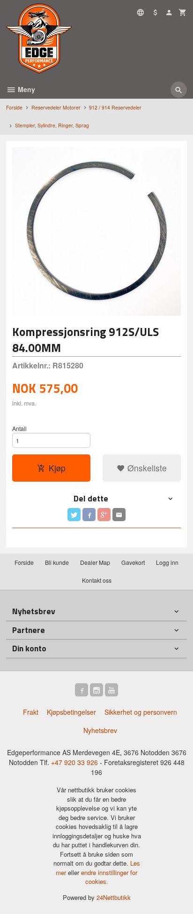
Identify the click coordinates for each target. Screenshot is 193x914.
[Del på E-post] (119, 514)
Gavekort (133, 562)
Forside (14, 107)
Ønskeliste (146, 468)
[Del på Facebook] (89, 514)
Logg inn (167, 562)
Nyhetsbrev (100, 730)
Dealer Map (95, 562)
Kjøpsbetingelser (71, 712)
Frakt (30, 712)
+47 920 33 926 (74, 762)
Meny (25, 89)
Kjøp (57, 468)
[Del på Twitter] (74, 514)
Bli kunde (57, 562)
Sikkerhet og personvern (140, 712)
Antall (19, 428)
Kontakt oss (96, 580)
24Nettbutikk (113, 897)
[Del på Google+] (104, 514)
